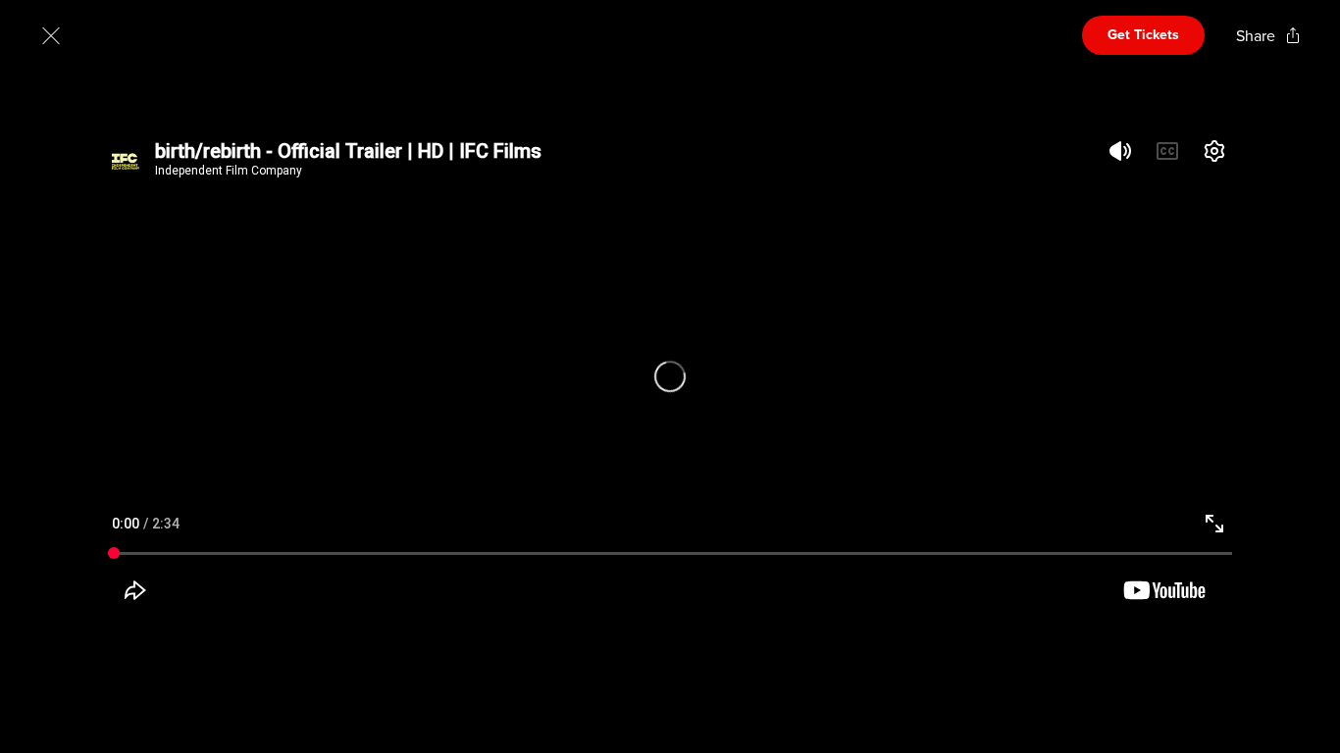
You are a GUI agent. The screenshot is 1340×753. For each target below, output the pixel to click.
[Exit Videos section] (51, 35)
